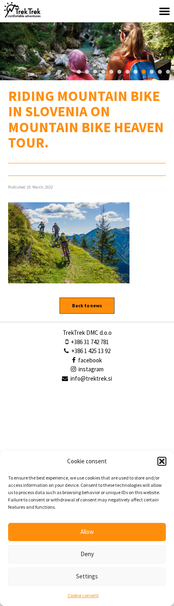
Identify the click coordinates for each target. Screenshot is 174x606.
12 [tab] (168, 72)
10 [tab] (152, 72)
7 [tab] (127, 72)
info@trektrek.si (91, 378)
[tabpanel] (87, 51)
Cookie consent (83, 595)
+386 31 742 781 (89, 342)
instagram (90, 369)
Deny (87, 554)
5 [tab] (111, 72)
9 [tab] (144, 72)
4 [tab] (103, 72)
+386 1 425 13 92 (90, 351)
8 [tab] (136, 72)
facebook (89, 360)
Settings (87, 576)
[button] (162, 461)
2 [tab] (87, 72)
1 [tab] (79, 72)
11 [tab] (160, 72)
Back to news (87, 305)
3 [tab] (95, 72)
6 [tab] (119, 72)
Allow (87, 531)
